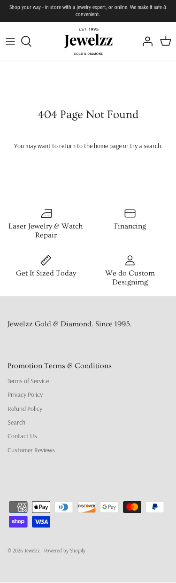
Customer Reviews (31, 450)
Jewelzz (32, 550)
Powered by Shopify (64, 550)
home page (108, 146)
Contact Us (22, 436)
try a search (145, 146)
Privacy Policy (25, 394)
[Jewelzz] (88, 41)
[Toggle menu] (10, 41)
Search (16, 422)
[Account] (145, 41)
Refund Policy (25, 408)
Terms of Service (28, 381)
